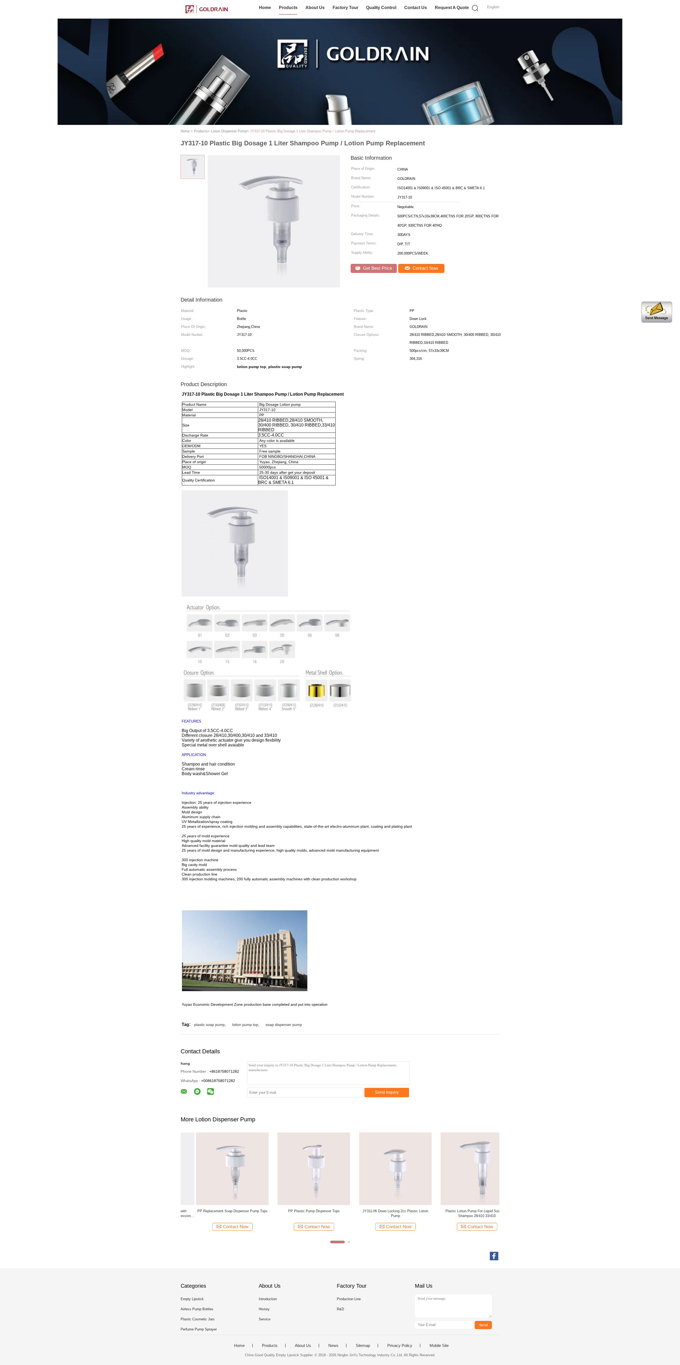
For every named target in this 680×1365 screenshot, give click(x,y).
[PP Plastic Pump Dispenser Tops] (298, 1168)
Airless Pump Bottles (197, 1309)
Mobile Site (439, 1345)
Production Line (349, 1299)
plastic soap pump (209, 1024)
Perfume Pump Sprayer (199, 1329)
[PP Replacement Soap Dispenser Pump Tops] (217, 1168)
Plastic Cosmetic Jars (198, 1319)
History (264, 1309)
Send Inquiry (387, 1092)
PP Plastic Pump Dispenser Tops (298, 1211)
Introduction (268, 1299)
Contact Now (424, 268)
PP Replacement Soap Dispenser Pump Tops (217, 1211)
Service (264, 1319)
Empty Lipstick (192, 1299)
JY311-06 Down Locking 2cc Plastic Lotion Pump (380, 1213)
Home (265, 7)
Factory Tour (345, 7)
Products (288, 7)
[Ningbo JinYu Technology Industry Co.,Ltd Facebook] (494, 1256)
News (333, 1345)
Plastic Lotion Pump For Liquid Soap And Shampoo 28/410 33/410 (461, 1213)
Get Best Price (377, 268)
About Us (315, 7)
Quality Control (381, 7)
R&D (340, 1309)
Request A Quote (452, 7)
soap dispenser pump (284, 1024)
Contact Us (415, 7)
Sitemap (363, 1345)
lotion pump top (245, 1024)
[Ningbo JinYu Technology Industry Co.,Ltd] (206, 9)
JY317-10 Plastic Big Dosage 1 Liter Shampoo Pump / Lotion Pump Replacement (312, 131)
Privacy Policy (399, 1345)
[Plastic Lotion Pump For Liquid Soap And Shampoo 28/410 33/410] (461, 1168)
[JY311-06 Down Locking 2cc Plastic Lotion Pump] (380, 1168)
